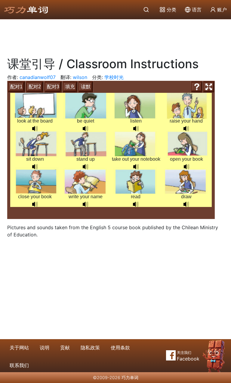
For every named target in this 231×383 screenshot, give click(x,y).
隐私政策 (90, 348)
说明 (44, 348)
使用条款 (120, 348)
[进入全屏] (209, 87)
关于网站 (19, 348)
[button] (35, 129)
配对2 (35, 86)
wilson (80, 77)
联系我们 (19, 365)
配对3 (53, 86)
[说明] (197, 87)
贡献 (65, 348)
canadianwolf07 (38, 77)
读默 (86, 86)
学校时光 (114, 77)
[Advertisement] (115, 36)
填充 (70, 86)
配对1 (16, 86)
